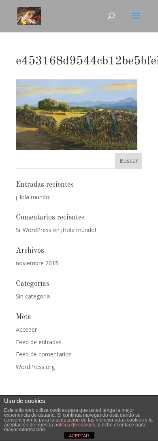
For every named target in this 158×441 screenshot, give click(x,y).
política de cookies (74, 425)
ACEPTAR (79, 435)
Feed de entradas (39, 342)
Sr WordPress (33, 230)
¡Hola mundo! (33, 197)
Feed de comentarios (44, 354)
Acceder (26, 329)
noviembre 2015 (37, 263)
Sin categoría (33, 296)
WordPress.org (35, 367)
